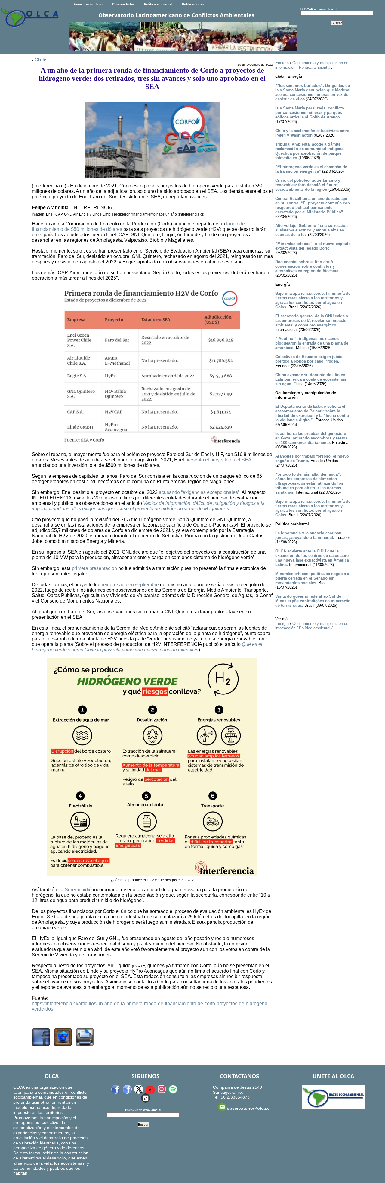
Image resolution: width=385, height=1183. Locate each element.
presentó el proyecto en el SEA (218, 459)
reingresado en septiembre (130, 584)
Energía (282, 63)
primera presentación (94, 568)
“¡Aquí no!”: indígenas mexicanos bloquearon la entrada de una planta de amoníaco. (311, 343)
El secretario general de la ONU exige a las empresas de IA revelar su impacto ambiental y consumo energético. (311, 320)
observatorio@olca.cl (249, 1108)
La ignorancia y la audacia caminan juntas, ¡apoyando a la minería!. (308, 535)
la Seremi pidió (76, 889)
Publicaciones (193, 4)
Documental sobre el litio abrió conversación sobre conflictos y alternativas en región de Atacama (306, 266)
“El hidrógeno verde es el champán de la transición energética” (311, 169)
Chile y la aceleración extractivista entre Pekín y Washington (312, 132)
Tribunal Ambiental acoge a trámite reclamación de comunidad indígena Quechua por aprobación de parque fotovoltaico (309, 151)
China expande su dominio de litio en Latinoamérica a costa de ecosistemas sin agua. (310, 379)
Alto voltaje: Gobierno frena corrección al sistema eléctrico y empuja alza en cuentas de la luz (311, 230)
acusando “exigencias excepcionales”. (200, 492)
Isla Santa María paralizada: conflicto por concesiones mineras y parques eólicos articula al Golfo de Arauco (309, 112)
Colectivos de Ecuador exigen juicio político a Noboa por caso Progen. (309, 358)
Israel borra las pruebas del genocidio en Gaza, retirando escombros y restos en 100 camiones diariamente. (311, 438)
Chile (40, 59)
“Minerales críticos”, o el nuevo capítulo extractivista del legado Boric (313, 245)
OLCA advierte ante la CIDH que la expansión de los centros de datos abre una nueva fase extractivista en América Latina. (312, 558)
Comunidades (123, 4)
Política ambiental (158, 4)
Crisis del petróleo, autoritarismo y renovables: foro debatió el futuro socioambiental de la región (307, 185)
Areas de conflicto (88, 4)
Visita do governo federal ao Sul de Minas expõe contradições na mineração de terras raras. (312, 601)
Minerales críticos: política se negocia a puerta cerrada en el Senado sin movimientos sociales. (312, 578)
